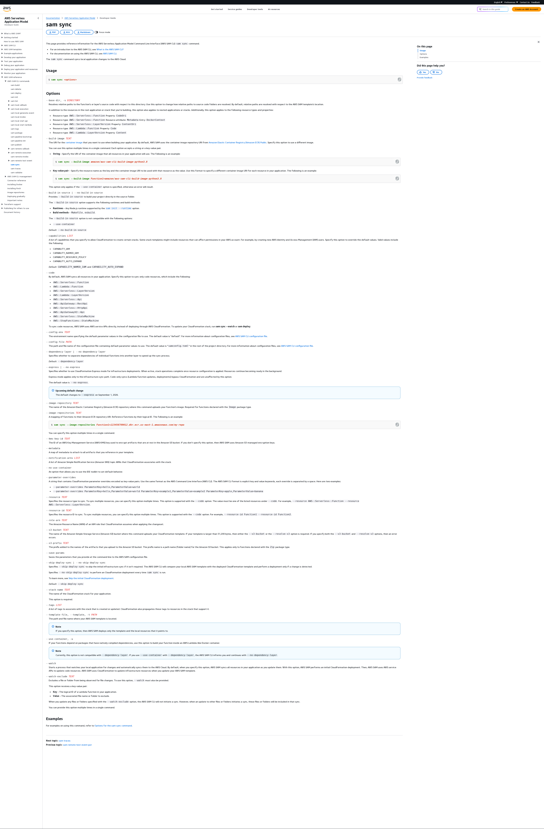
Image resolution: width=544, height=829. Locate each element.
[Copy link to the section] (43, 70)
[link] (108, 18)
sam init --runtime (118, 208)
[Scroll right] (282, 9)
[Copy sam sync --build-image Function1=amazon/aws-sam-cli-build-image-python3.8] (397, 178)
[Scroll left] (209, 9)
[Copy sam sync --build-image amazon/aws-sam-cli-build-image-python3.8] (397, 162)
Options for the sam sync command (113, 725)
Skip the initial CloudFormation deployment (91, 578)
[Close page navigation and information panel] (539, 42)
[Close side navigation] (38, 18)
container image (73, 142)
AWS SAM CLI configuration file (251, 336)
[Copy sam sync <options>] (399, 79)
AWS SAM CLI (109, 53)
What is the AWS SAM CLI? (110, 49)
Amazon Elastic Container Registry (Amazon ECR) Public (237, 142)
